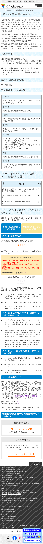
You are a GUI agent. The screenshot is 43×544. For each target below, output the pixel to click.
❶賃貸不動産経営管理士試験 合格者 (11, 228)
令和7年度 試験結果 (33, 483)
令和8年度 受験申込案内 (21, 483)
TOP (3, 10)
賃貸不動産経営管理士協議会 (9, 520)
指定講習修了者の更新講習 (14, 494)
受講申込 (21, 282)
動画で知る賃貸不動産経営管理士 (28, 477)
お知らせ (4, 525)
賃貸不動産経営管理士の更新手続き (29, 498)
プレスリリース (6, 506)
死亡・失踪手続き (6, 502)
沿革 (19, 520)
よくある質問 (13, 516)
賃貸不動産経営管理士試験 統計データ (20, 506)
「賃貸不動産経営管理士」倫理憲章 (11, 473)
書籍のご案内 (16, 485)
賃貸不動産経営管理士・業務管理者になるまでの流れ (15, 471)
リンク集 (4, 527)
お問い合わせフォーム (21, 454)
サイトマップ (11, 527)
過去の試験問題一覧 (7, 485)
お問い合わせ (5, 516)
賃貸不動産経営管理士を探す (9, 511)
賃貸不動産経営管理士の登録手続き (11, 498)
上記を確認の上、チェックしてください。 (22, 277)
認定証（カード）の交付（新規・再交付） (23, 500)
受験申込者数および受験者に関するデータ (12, 479)
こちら (24, 273)
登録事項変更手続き (7, 500)
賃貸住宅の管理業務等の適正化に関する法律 (13, 475)
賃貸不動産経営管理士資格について (11, 469)
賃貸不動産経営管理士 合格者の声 (10, 477)
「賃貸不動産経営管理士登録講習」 (26, 396)
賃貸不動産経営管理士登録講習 (28, 492)
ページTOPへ (35, 464)
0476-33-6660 (21, 429)
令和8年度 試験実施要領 (8, 483)
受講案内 (21, 245)
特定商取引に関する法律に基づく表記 (29, 525)
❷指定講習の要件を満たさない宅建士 (31, 228)
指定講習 (4, 494)
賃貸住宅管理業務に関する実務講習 (11, 492)
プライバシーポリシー (13, 525)
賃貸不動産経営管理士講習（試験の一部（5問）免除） (15, 490)
